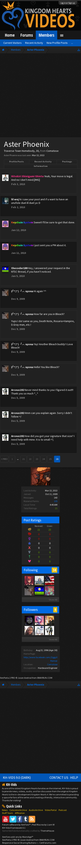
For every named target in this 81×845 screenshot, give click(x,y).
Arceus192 (17, 390)
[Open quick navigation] (78, 49)
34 (54, 570)
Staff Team (7, 812)
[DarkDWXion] (49, 620)
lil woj (15, 199)
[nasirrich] (39, 620)
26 (57, 458)
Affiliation (20, 812)
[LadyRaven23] (29, 620)
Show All (53, 599)
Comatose (52, 664)
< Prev (4, 458)
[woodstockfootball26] (49, 580)
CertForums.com (47, 842)
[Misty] (39, 580)
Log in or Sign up (68, 3)
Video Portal (51, 810)
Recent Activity (43, 161)
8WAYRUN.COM (44, 677)
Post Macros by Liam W (43, 824)
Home (10, 35)
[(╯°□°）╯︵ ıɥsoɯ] (29, 590)
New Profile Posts (57, 43)
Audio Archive (36, 810)
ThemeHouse (47, 830)
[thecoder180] (39, 590)
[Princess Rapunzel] (29, 580)
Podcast (63, 810)
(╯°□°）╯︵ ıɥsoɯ (22, 291)
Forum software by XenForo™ (16, 824)
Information (41, 166)
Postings (67, 161)
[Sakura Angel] (29, 630)
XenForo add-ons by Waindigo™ (17, 836)
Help (74, 777)
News (4, 810)
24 (43, 458)
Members (46, 35)
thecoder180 (19, 268)
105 (55, 501)
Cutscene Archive (18, 810)
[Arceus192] (49, 630)
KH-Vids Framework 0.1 (13, 827)
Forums (26, 35)
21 (23, 458)
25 (50, 458)
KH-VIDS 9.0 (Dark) (17, 777)
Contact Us (59, 777)
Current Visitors (12, 43)
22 (30, 458)
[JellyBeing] (49, 590)
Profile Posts (16, 161)
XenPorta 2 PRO (7, 677)
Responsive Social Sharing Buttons (19, 842)
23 (37, 458)
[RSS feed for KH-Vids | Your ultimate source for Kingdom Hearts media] (32, 819)
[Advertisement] (40, 96)
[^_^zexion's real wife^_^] (39, 630)
